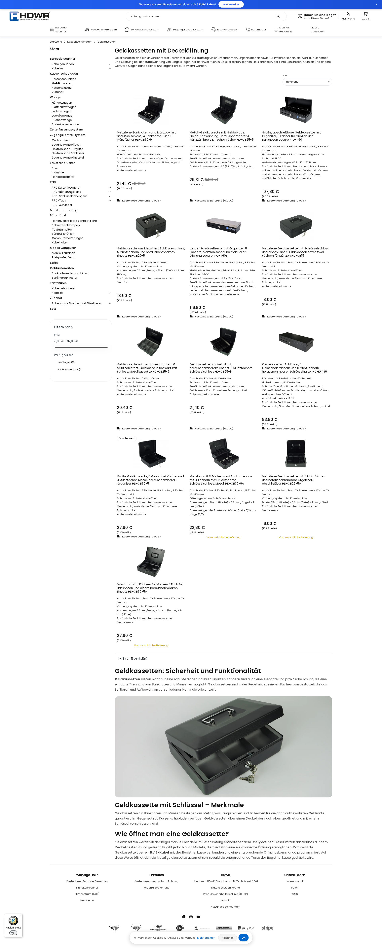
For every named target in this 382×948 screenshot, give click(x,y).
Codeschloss (61, 140)
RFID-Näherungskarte (66, 192)
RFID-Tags (59, 200)
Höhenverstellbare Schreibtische (74, 221)
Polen (294, 888)
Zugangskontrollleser (66, 145)
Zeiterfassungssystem (66, 129)
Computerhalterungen (68, 238)
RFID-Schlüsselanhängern (69, 196)
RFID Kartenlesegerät (66, 188)
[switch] (13, 932)
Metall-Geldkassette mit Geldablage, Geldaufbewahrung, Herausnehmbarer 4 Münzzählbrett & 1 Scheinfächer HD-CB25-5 (222, 136)
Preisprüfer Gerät (64, 257)
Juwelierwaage (62, 116)
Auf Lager (67, 362)
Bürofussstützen (63, 234)
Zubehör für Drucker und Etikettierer (77, 303)
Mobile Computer (63, 248)
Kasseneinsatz (62, 88)
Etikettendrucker (62, 163)
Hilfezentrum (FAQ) (87, 894)
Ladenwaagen (61, 111)
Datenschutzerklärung (225, 888)
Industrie (58, 172)
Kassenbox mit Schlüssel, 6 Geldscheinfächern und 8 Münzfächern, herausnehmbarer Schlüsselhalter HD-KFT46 (294, 368)
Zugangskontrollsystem (67, 135)
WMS (294, 894)
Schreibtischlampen (66, 225)
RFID (53, 182)
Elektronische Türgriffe (67, 149)
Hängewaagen (62, 103)
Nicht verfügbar (70, 369)
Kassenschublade (64, 79)
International (294, 881)
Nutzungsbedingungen (225, 907)
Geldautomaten (62, 268)
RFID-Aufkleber (62, 205)
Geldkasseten (62, 83)
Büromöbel (58, 215)
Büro (55, 168)
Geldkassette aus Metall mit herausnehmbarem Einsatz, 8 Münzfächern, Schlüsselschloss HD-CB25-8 (221, 368)
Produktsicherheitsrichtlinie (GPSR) (225, 894)
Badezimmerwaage (65, 124)
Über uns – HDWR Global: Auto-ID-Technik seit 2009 (225, 881)
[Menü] (20, 916)
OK (244, 937)
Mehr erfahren (206, 937)
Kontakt (225, 900)
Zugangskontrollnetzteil (68, 158)
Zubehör (57, 92)
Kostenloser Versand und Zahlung (156, 881)
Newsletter (87, 900)
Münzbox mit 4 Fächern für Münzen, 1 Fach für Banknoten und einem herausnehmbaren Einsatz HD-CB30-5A (150, 588)
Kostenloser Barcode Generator (87, 881)
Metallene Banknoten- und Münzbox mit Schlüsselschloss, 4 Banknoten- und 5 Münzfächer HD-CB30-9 (146, 136)
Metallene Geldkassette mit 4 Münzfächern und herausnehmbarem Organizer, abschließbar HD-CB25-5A (294, 480)
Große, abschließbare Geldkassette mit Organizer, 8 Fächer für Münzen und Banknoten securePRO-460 (291, 136)
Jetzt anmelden (231, 4)
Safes (54, 263)
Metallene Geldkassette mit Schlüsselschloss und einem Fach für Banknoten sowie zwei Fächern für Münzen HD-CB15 (295, 252)
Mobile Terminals (63, 253)
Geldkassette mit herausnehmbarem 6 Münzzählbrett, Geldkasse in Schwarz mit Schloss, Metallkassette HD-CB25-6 (147, 368)
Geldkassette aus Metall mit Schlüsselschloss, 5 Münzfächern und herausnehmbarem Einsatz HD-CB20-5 (151, 252)
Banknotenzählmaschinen (70, 273)
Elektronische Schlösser (68, 153)
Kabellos (57, 68)
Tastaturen (58, 283)
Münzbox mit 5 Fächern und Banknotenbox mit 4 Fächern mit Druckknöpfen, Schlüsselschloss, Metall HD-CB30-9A (221, 480)
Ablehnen (228, 937)
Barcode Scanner (62, 59)
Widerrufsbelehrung (156, 888)
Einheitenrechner (87, 888)
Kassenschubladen (64, 74)
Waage (55, 97)
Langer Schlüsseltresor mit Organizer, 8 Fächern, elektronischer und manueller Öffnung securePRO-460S (218, 252)
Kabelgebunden (63, 64)
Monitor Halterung (63, 210)
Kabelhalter (60, 242)
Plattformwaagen (64, 107)
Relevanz (292, 82)
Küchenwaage (62, 120)
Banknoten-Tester (64, 278)
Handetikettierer (63, 177)
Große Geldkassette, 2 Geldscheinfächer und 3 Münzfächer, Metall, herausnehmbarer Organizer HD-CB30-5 (150, 480)
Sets (53, 309)
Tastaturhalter (62, 230)
